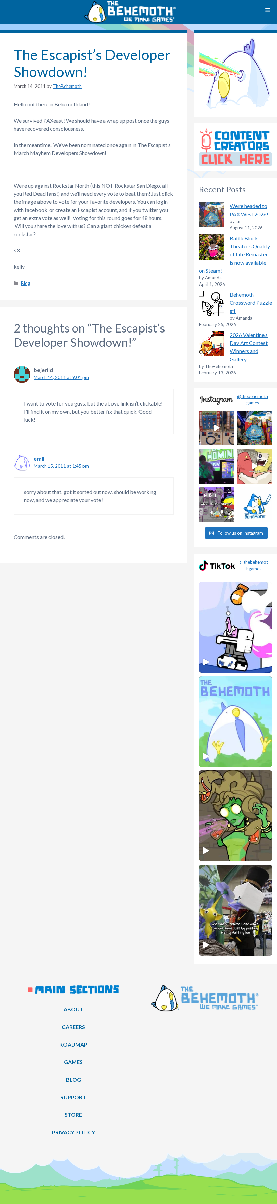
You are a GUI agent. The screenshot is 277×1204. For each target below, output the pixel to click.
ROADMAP (73, 1044)
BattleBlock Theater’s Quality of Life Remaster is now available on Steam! (234, 254)
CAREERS (73, 1027)
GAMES (73, 1062)
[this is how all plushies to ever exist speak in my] (254, 504)
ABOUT (73, 1009)
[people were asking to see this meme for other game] (216, 504)
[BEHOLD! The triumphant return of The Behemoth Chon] (216, 428)
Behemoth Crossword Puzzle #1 (251, 302)
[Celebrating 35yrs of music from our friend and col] (216, 466)
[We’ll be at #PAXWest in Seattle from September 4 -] (254, 428)
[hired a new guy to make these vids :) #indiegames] (254, 466)
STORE (73, 1114)
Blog (25, 283)
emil (39, 458)
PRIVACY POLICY (73, 1132)
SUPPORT (73, 1097)
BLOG (73, 1079)
